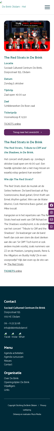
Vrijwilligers (9, 386)
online (13, 271)
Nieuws (8, 361)
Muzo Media (36, 414)
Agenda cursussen (13, 357)
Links (6, 390)
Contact (8, 365)
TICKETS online (12, 124)
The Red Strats (15, 264)
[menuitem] (46, 7)
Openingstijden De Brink (16, 382)
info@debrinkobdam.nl (15, 328)
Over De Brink (11, 379)
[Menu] (46, 7)
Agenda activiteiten (13, 353)
